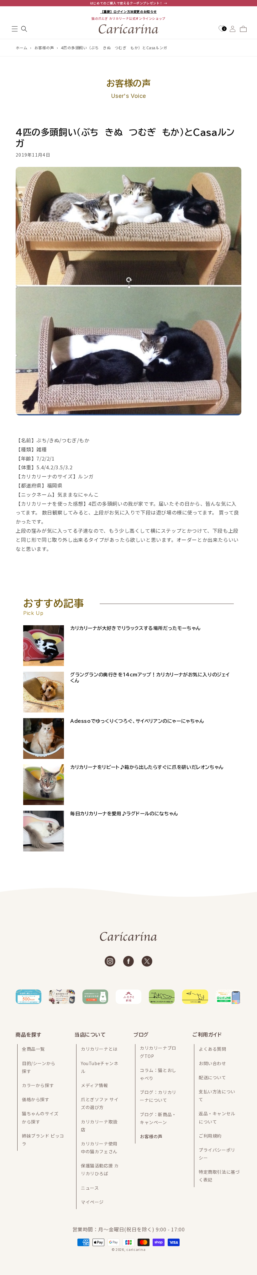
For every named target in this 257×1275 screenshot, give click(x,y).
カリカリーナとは (99, 1049)
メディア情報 (94, 1085)
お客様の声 (44, 47)
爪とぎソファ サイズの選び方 (99, 1103)
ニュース (90, 1188)
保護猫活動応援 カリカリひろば (99, 1169)
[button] (14, 29)
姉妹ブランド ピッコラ (43, 1140)
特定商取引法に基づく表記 (219, 1176)
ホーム (22, 47)
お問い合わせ (212, 1063)
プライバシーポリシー (217, 1154)
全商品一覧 (33, 1049)
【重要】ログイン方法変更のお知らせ (128, 11)
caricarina (135, 1249)
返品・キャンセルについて (217, 1117)
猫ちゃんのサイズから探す (40, 1117)
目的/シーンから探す (38, 1067)
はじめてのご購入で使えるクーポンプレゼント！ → (128, 3)
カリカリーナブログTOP (158, 1052)
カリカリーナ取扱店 (99, 1125)
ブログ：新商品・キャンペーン (158, 1118)
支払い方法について (217, 1095)
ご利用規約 (210, 1136)
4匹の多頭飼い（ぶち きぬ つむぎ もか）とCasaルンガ (114, 47)
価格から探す (36, 1099)
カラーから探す (38, 1085)
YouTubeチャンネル (99, 1067)
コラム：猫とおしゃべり (158, 1074)
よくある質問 (212, 1049)
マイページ (92, 1202)
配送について (212, 1077)
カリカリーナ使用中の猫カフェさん (99, 1147)
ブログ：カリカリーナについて (158, 1096)
